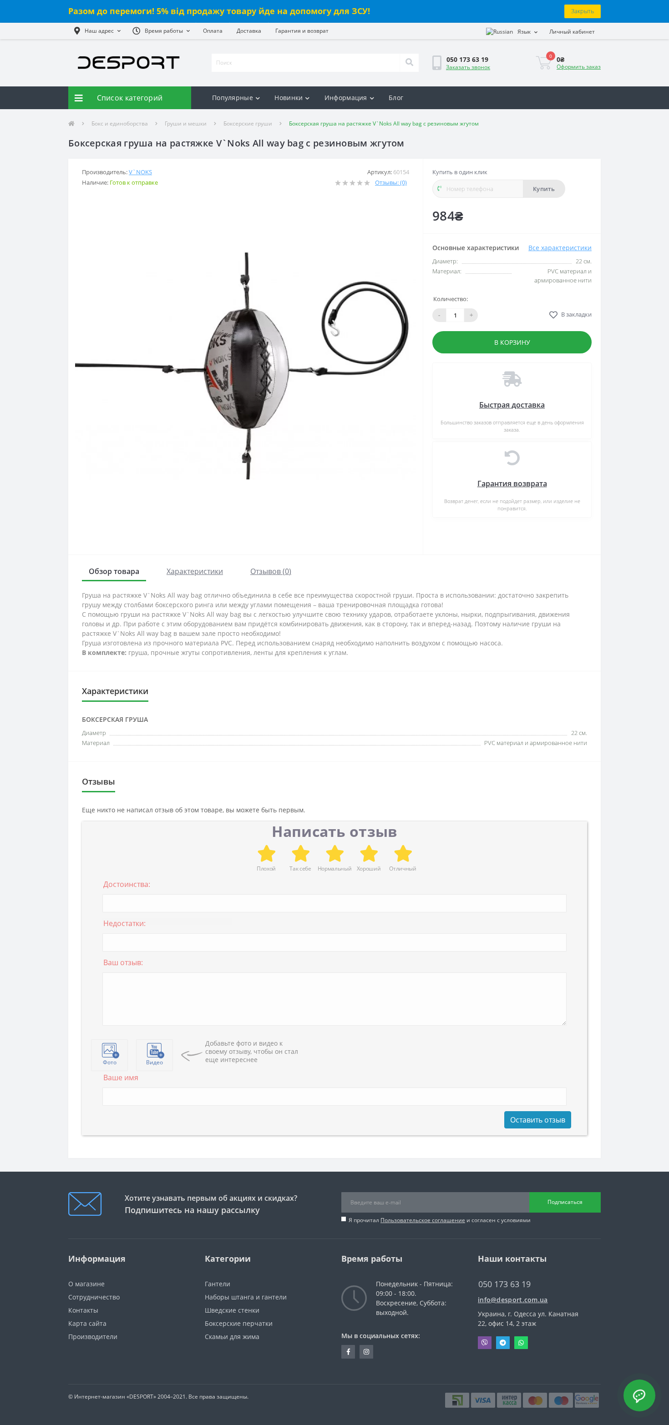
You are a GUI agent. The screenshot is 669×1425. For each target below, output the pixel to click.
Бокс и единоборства (119, 123)
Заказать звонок (468, 67)
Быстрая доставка (512, 405)
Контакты (83, 1310)
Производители (92, 1336)
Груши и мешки (186, 123)
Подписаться (565, 1202)
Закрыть (582, 11)
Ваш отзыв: (123, 962)
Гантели (217, 1283)
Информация (345, 97)
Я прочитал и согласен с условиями (440, 1220)
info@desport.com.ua (513, 1299)
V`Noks (140, 172)
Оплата (213, 31)
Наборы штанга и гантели (246, 1297)
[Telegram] (503, 1342)
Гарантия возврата (512, 483)
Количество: (450, 299)
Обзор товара (114, 571)
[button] (97, 31)
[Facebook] (348, 1352)
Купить (544, 189)
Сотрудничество (94, 1297)
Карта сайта (87, 1323)
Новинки (288, 97)
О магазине (86, 1283)
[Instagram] (366, 1352)
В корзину (512, 342)
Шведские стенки (232, 1310)
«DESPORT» (141, 1396)
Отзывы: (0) (391, 182)
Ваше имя (120, 1078)
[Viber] (485, 1342)
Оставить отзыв (537, 1120)
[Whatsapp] (521, 1342)
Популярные (232, 97)
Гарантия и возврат (302, 31)
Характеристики (195, 571)
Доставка (249, 31)
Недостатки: (124, 923)
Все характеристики (560, 247)
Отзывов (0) (270, 571)
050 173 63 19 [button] (504, 1284)
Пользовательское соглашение (422, 1220)
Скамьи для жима (232, 1336)
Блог (396, 97)
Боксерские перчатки (239, 1323)
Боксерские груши (247, 123)
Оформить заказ (579, 66)
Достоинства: (126, 884)
